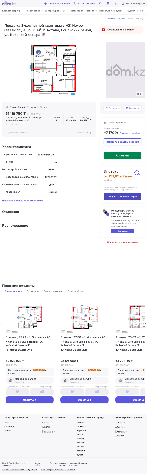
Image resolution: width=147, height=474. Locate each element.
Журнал (131, 10)
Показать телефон (130, 133)
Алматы (8, 422)
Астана (7, 430)
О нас (140, 10)
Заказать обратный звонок (122, 141)
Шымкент (81, 426)
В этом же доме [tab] (13, 291)
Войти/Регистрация (135, 3)
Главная (111, 19)
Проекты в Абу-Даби (110, 10)
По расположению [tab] (53, 291)
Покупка (121, 19)
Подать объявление (59, 3)
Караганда (9, 426)
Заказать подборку (122, 231)
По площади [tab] (33, 291)
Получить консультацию (122, 196)
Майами (81, 450)
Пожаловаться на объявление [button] (122, 242)
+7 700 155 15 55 (86, 3)
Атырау (80, 438)
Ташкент (81, 442)
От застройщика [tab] (75, 291)
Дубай (80, 454)
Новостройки (33, 10)
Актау (80, 434)
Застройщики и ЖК (55, 10)
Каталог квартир (11, 10)
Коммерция (76, 10)
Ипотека (89, 10)
